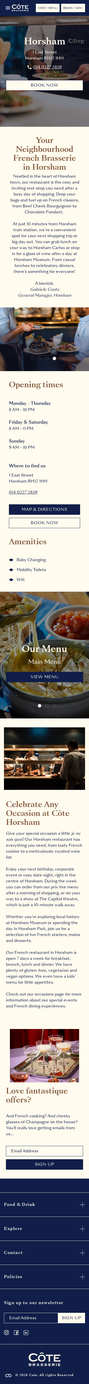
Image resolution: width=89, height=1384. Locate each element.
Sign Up (44, 1164)
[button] (32, 358)
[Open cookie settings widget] (8, 1376)
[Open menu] (8, 8)
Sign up (71, 1318)
